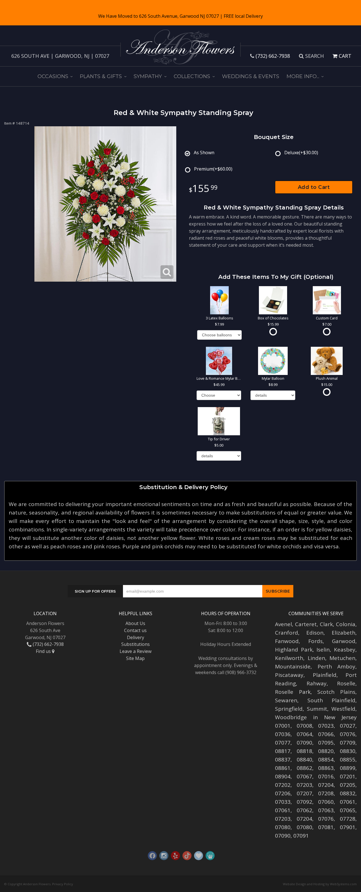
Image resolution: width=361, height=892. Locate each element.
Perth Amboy (337, 666)
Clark (326, 624)
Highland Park (293, 649)
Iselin (323, 649)
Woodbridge (291, 717)
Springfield (289, 708)
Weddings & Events (250, 76)
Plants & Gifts (101, 76)
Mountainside (293, 666)
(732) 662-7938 (273, 55)
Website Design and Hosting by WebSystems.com (320, 884)
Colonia (345, 624)
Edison (314, 632)
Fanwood (287, 641)
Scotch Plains (336, 692)
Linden (316, 658)
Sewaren (286, 700)
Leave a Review (135, 651)
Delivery (135, 637)
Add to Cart (314, 187)
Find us (44, 651)
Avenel (283, 624)
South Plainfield (331, 700)
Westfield (343, 708)
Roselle (346, 683)
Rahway (317, 683)
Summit (317, 708)
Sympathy (148, 76)
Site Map (135, 658)
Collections (192, 76)
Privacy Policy (62, 884)
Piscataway (289, 675)
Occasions (53, 76)
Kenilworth (289, 658)
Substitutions (135, 644)
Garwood (343, 641)
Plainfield (324, 675)
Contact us (135, 630)
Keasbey (344, 649)
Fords (315, 641)
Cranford (286, 632)
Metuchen (342, 658)
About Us (135, 623)
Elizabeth (343, 632)
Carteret (306, 624)
